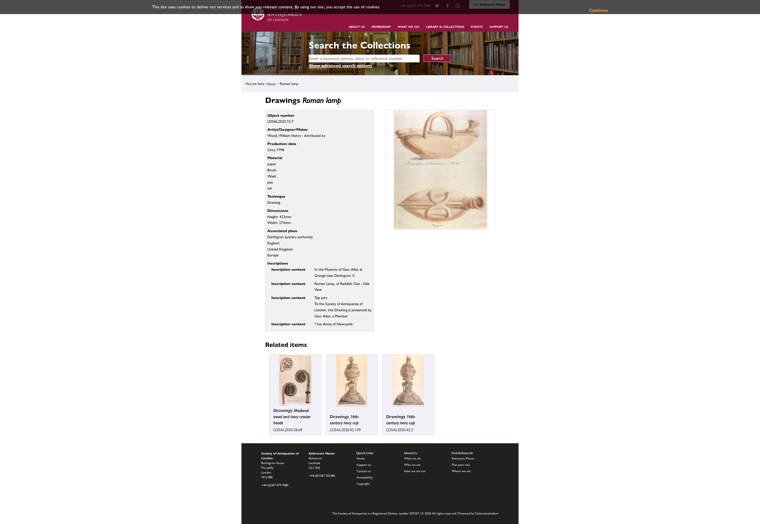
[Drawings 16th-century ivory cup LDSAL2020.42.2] (382, 409)
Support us (364, 465)
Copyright (363, 484)
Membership (381, 27)
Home (271, 84)
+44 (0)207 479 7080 (275, 485)
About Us (357, 27)
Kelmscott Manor (463, 458)
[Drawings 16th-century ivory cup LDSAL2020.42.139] (326, 409)
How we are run (415, 471)
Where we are (461, 471)
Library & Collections (445, 27)
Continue (598, 10)
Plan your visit (461, 465)
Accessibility (365, 477)
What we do (408, 27)
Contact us (364, 471)
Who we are (412, 465)
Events (477, 27)
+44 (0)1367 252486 (322, 475)
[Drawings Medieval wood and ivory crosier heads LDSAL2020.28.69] (269, 409)
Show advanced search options (340, 65)
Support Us (498, 27)
